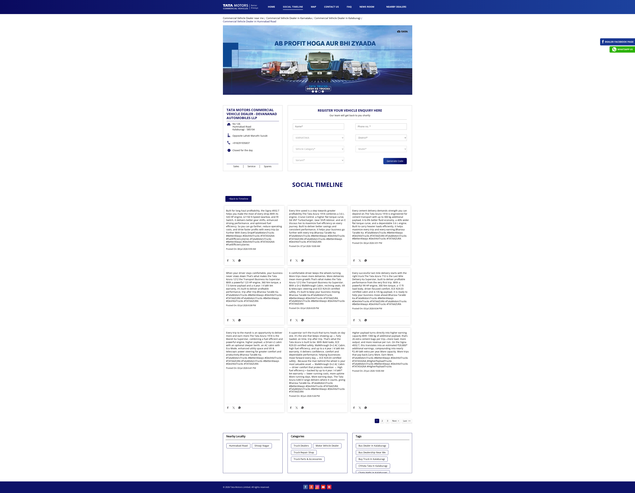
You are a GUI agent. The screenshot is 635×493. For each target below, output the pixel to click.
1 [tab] (312, 91)
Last (405, 420)
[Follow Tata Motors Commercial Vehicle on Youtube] (323, 487)
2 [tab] (316, 91)
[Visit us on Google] (311, 487)
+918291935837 (241, 143)
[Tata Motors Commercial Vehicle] (240, 7)
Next (394, 420)
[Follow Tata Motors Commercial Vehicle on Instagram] (317, 487)
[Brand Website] (329, 487)
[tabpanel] (317, 60)
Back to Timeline (238, 198)
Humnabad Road (238, 445)
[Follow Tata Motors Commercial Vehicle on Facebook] (305, 487)
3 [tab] (319, 91)
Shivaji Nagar (261, 445)
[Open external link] (617, 44)
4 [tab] (322, 91)
